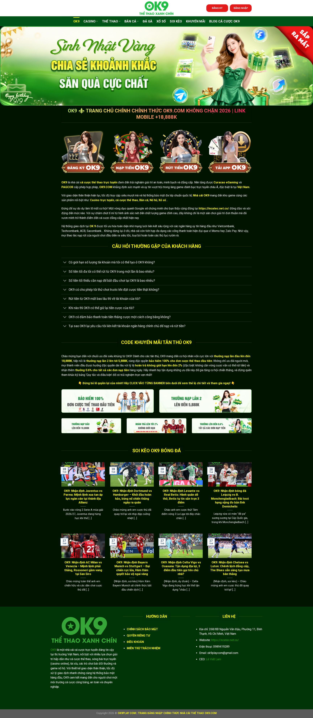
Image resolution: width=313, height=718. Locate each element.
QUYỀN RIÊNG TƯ (138, 635)
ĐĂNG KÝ (217, 8)
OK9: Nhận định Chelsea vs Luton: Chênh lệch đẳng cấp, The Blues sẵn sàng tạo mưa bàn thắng (229, 568)
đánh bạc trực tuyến (196, 187)
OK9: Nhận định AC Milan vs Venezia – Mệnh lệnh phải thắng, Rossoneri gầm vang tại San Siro (83, 568)
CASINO (89, 21)
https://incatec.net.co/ (225, 640)
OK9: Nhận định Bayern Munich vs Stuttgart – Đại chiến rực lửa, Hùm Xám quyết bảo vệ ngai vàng (132, 568)
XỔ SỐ (161, 21)
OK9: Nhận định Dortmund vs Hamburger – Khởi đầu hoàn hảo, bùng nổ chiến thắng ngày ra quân (132, 496)
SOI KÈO (176, 21)
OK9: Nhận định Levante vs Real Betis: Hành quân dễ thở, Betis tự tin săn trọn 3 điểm (181, 496)
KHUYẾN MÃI (195, 21)
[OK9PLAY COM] (156, 8)
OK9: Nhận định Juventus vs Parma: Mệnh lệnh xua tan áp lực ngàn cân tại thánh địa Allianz (83, 496)
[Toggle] (64, 263)
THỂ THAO (110, 21)
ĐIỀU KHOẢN (135, 642)
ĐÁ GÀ (148, 21)
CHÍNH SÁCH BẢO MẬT (142, 629)
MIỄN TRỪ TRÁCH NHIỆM (143, 648)
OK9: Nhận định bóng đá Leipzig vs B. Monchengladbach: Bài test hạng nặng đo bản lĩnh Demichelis (230, 498)
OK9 (76, 21)
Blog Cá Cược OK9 (224, 21)
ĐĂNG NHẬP (241, 8)
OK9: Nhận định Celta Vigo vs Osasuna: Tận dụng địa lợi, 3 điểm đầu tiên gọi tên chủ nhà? (181, 568)
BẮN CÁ (130, 21)
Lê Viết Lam (213, 659)
